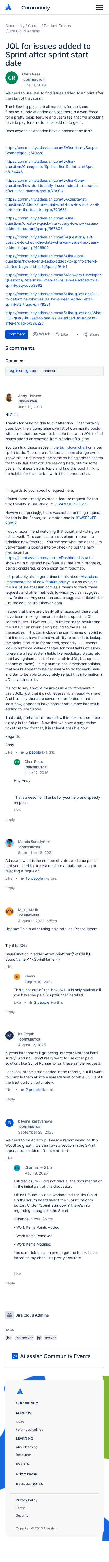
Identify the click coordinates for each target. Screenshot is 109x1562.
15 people (34, 878)
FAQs (20, 1422)
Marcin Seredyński (34, 841)
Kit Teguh (26, 1034)
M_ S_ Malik (28, 910)
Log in (13, 370)
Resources (23, 1455)
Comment (16, 334)
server (50, 1337)
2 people (41, 1002)
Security (22, 1515)
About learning (26, 1447)
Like (8, 752)
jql (39, 1337)
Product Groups (57, 25)
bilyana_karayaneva (35, 1121)
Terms (20, 1508)
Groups (34, 25)
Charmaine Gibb (38, 1167)
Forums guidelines (29, 1429)
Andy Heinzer (29, 395)
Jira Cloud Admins (24, 31)
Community (35, 7)
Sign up (30, 370)
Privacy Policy (26, 1500)
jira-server (24, 1337)
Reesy (29, 976)
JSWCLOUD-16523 (71, 504)
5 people (33, 752)
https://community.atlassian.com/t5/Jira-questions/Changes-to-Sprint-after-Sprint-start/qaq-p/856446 (50, 166)
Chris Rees (31, 74)
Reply (10, 819)
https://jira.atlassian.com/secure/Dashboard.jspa (46, 557)
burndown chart (73, 447)
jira (8, 1337)
